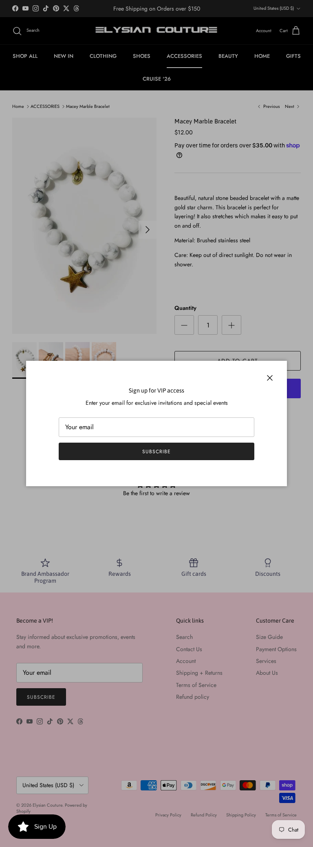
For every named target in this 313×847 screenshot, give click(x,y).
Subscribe (156, 451)
